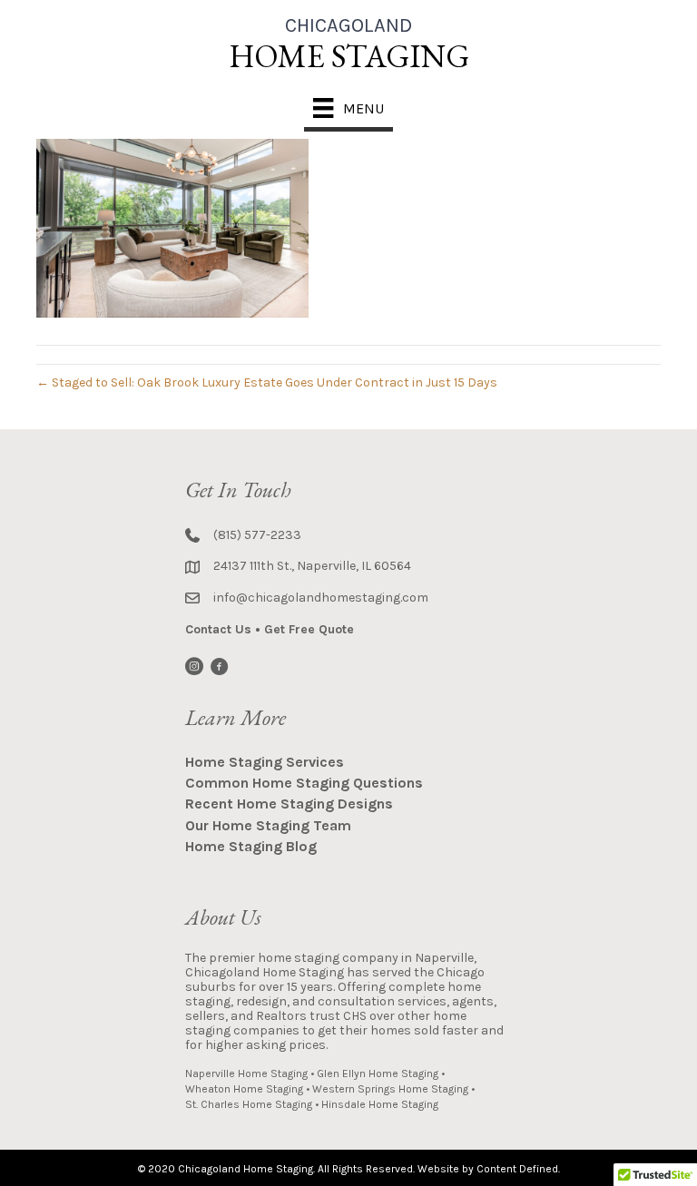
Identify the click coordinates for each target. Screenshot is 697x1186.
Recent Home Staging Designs (289, 803)
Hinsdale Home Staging (379, 1104)
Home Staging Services (264, 761)
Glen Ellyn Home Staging (377, 1073)
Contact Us (218, 629)
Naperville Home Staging (246, 1073)
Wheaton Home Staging (244, 1089)
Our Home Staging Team (268, 825)
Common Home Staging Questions (304, 782)
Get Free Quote (309, 629)
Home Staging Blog (251, 846)
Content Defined (517, 1168)
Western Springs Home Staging (390, 1089)
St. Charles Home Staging (248, 1104)
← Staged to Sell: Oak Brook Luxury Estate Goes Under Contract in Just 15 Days (266, 382)
